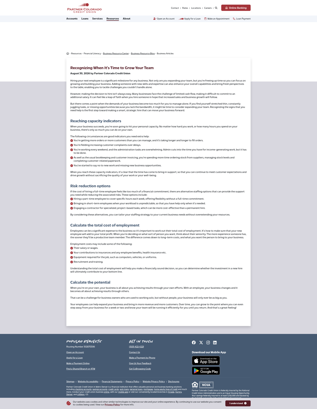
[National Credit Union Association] (206, 385)
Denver (69, 394)
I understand (236, 403)
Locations (196, 8)
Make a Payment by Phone (142, 358)
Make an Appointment (218, 19)
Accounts (71, 19)
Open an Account (166, 19)
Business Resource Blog (143, 54)
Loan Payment (243, 19)
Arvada (171, 392)
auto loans (124, 389)
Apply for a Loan (192, 19)
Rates (185, 8)
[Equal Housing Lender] (195, 385)
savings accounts (99, 389)
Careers (208, 8)
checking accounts (83, 389)
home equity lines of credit (165, 389)
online (106, 392)
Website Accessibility (88, 382)
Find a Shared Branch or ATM (80, 369)
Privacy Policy (112, 405)
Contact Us (134, 352)
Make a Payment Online (77, 363)
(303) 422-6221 (136, 347)
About (126, 19)
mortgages (148, 389)
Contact (175, 8)
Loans (84, 19)
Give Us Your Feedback (140, 363)
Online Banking (238, 7)
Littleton (81, 394)
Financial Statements (112, 382)
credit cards (113, 389)
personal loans (136, 389)
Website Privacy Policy (154, 382)
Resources (112, 19)
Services (97, 19)
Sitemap (70, 382)
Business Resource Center (116, 54)
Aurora (178, 392)
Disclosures (173, 382)
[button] (216, 8)
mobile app (123, 392)
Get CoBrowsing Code (140, 369)
